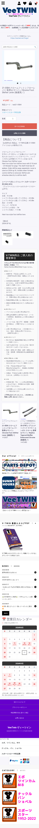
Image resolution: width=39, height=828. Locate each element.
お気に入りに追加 (19, 133)
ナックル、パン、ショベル (12, 748)
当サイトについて (19, 702)
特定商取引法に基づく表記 (19, 712)
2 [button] (21, 84)
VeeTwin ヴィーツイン (19, 16)
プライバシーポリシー (19, 707)
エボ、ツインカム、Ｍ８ (11, 743)
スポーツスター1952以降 (11, 112)
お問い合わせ (19, 718)
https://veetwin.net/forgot (19, 38)
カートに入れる (19, 126)
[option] (19, 65)
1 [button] (18, 84)
